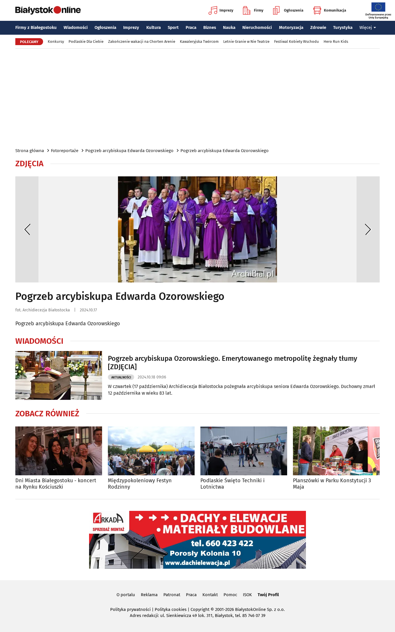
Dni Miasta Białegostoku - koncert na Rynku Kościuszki (55, 484)
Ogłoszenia (293, 10)
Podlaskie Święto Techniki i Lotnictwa (232, 484)
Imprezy (226, 10)
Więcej (365, 27)
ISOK (247, 594)
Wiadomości (76, 27)
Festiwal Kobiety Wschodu (296, 41)
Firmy (258, 10)
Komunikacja (335, 10)
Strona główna (29, 150)
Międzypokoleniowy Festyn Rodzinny (140, 484)
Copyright (200, 609)
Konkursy (56, 41)
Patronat (171, 594)
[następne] (368, 229)
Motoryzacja (291, 27)
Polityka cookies (171, 609)
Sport (173, 27)
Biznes (209, 27)
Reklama (149, 594)
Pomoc (230, 594)
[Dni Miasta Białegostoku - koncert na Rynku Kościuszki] (58, 450)
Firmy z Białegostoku (36, 27)
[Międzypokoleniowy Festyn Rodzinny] (151, 450)
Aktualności (121, 377)
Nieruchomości (257, 27)
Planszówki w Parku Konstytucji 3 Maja (332, 484)
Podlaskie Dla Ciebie (86, 41)
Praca (191, 27)
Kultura (153, 27)
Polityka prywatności (130, 609)
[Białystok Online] (48, 10)
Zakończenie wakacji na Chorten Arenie (141, 41)
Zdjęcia (29, 164)
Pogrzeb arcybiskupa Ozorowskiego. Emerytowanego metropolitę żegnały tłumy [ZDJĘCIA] (232, 362)
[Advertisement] (197, 97)
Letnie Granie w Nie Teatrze (246, 41)
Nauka (229, 27)
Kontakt (210, 594)
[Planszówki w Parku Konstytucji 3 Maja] (336, 450)
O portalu (126, 594)
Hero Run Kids (336, 41)
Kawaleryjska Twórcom (199, 41)
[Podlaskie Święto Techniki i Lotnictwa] (243, 450)
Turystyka (342, 27)
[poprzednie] (26, 229)
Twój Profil (268, 594)
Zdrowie (318, 27)
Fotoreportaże (64, 150)
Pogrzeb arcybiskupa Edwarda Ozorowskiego (129, 150)
